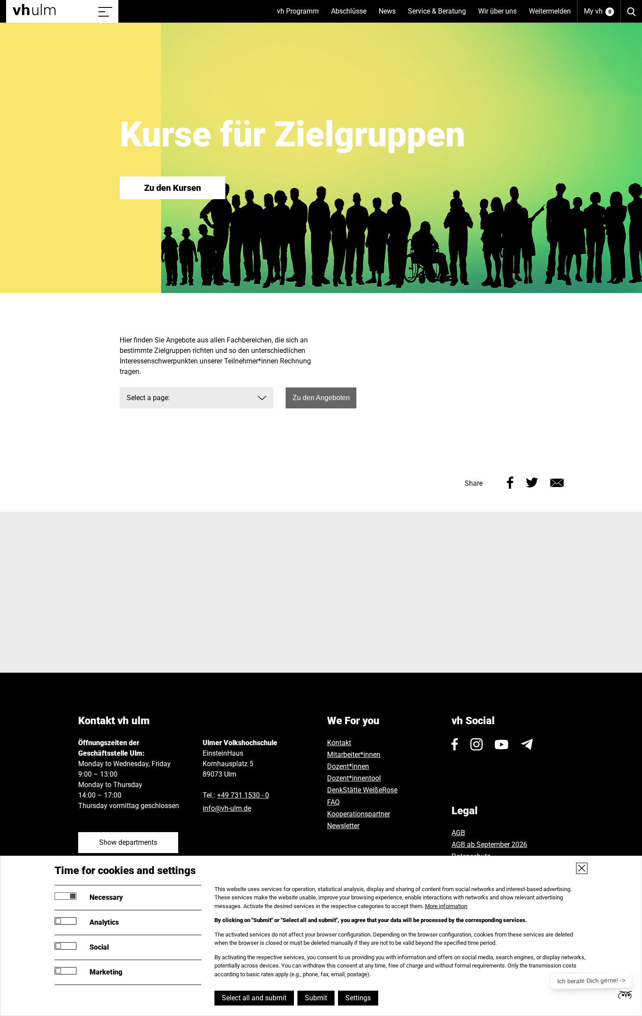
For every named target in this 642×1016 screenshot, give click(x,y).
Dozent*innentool (354, 778)
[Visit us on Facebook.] (455, 744)
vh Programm (301, 15)
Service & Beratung (440, 15)
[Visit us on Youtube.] (501, 744)
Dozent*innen (348, 766)
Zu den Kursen (172, 188)
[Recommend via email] (557, 481)
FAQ (333, 802)
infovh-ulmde (227, 808)
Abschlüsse (352, 15)
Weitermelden (550, 11)
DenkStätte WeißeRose (362, 790)
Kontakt (339, 743)
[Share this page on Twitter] (532, 481)
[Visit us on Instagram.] (476, 744)
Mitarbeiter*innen (353, 754)
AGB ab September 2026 (489, 844)
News (390, 15)
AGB (458, 833)
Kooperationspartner (358, 814)
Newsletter (343, 826)
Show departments (128, 842)
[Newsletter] (527, 744)
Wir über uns (500, 15)
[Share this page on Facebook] (510, 481)
